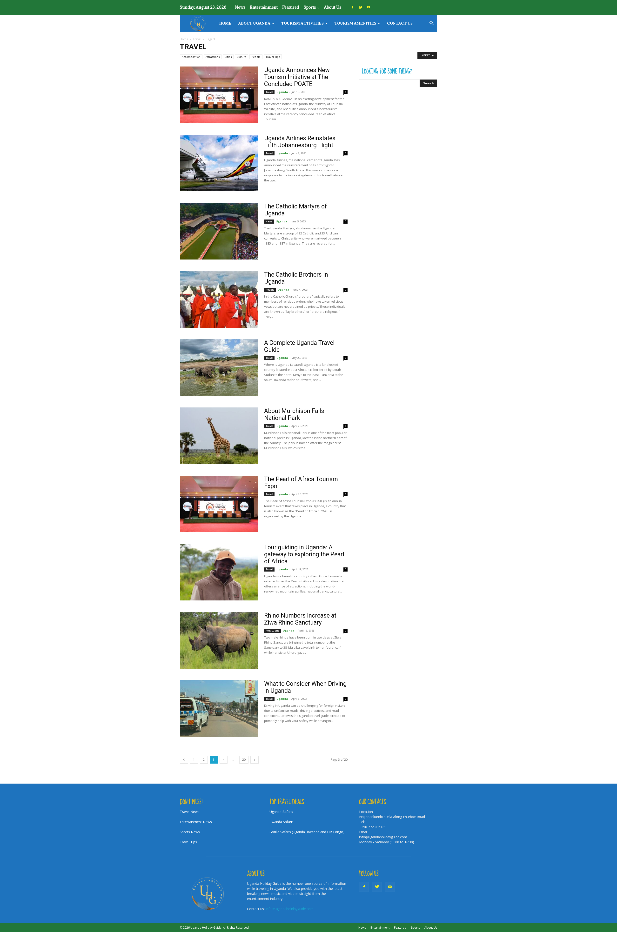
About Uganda (254, 23)
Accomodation (191, 57)
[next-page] (254, 760)
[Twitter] (360, 7)
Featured (290, 7)
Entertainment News (196, 821)
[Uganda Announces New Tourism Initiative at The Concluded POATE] (219, 95)
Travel (197, 39)
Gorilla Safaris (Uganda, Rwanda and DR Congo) (306, 832)
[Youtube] (368, 7)
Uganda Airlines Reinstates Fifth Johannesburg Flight (299, 142)
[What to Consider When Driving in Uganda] (219, 708)
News (240, 7)
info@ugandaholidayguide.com (290, 908)
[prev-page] (184, 760)
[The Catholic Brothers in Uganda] (219, 299)
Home (225, 23)
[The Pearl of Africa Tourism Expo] (219, 504)
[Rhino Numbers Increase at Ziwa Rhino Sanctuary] (219, 640)
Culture (241, 57)
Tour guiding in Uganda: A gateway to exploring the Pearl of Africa (304, 554)
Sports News (190, 832)
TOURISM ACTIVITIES (302, 23)
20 (244, 760)
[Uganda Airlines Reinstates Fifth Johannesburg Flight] (219, 163)
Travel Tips (273, 57)
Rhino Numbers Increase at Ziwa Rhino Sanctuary (300, 619)
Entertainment (264, 7)
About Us (332, 7)
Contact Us (400, 23)
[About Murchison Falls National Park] (219, 435)
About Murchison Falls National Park (294, 414)
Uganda (282, 92)
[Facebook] (352, 7)
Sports (310, 7)
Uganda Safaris (281, 811)
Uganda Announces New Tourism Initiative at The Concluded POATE (297, 77)
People (256, 57)
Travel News (189, 811)
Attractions (213, 57)
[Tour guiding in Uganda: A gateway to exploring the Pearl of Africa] (219, 572)
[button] (431, 23)
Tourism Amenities (355, 23)
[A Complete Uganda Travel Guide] (219, 367)
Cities (228, 57)
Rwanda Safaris (281, 821)
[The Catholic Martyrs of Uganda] (219, 231)
